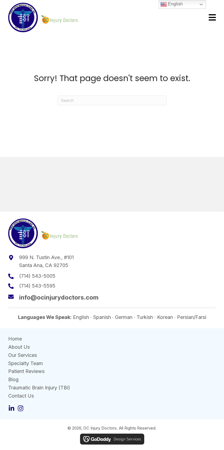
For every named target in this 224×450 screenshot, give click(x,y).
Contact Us (21, 396)
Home (15, 339)
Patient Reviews (26, 371)
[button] (11, 408)
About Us (19, 347)
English (175, 4)
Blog (13, 379)
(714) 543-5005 (37, 276)
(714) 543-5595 (37, 286)
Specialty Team (25, 363)
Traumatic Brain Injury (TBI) (39, 387)
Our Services (22, 355)
